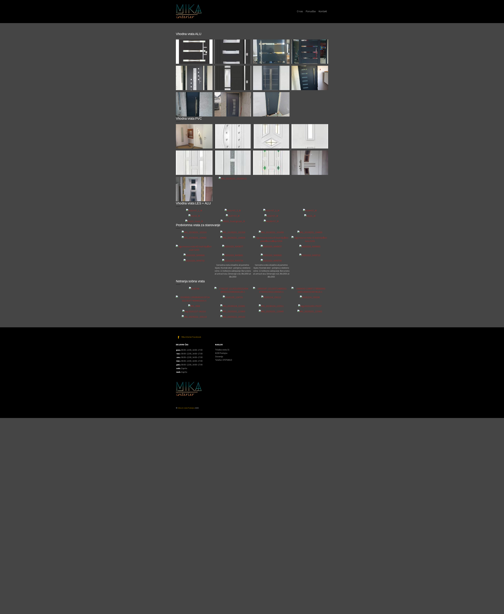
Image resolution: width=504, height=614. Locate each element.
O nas (300, 11)
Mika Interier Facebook (191, 337)
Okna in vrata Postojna (186, 408)
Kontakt (323, 11)
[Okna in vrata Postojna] (189, 17)
